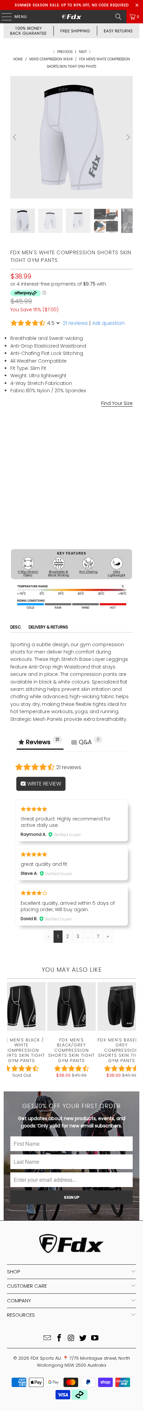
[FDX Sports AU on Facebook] (59, 1338)
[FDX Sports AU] (71, 16)
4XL (118, 457)
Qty (14, 475)
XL (65, 457)
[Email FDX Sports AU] (48, 1338)
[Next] (127, 137)
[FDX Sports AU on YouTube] (95, 1338)
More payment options (71, 540)
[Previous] (15, 137)
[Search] (118, 16)
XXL (81, 457)
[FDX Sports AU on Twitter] (83, 1338)
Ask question (108, 323)
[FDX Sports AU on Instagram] (71, 1338)
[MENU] (3, 16)
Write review (43, 783)
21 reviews (75, 323)
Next (83, 51)
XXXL (99, 457)
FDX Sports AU (46, 1358)
